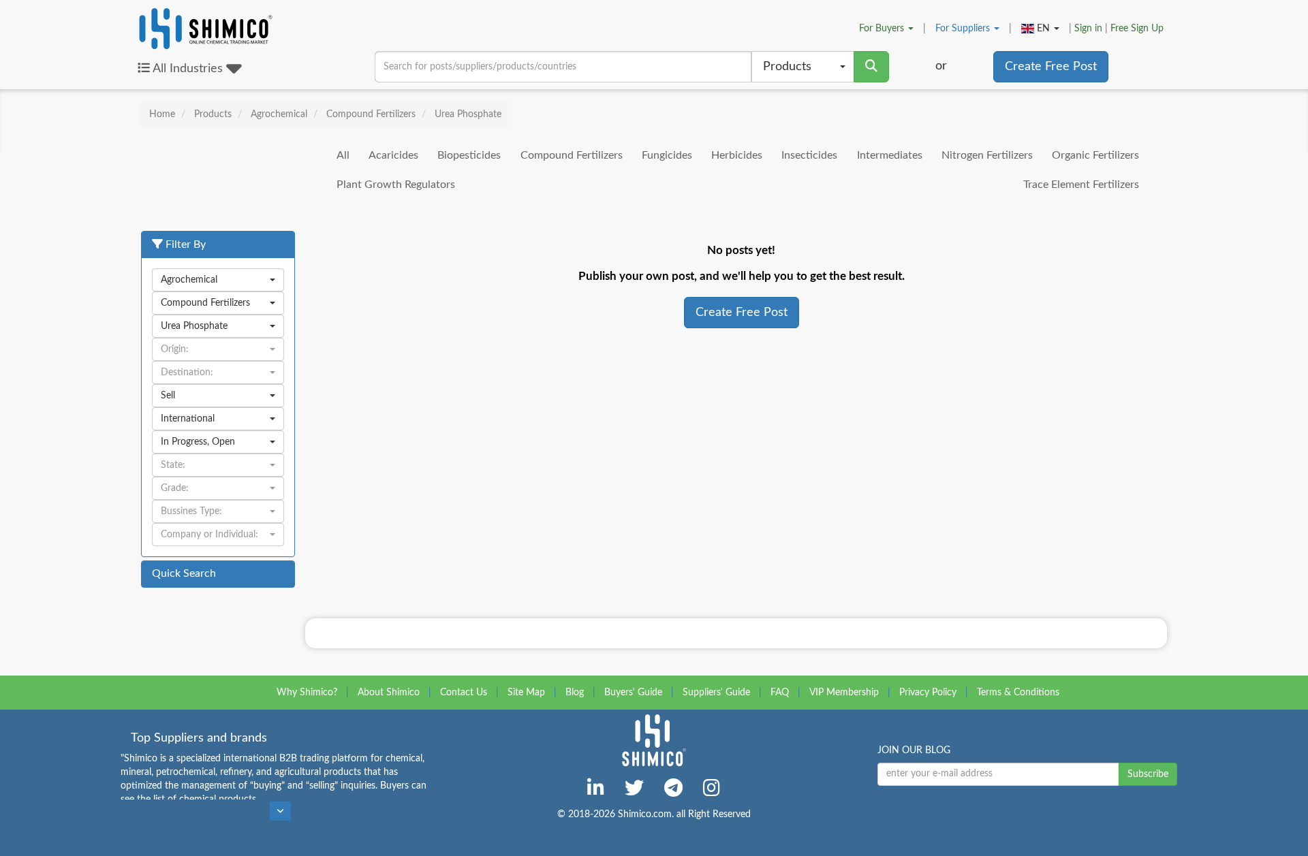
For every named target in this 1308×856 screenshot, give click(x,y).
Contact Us (463, 692)
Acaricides (393, 155)
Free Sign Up (1137, 28)
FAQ (779, 692)
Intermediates (889, 155)
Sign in (1088, 28)
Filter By (184, 244)
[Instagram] (711, 788)
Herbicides (736, 155)
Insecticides (809, 155)
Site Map (526, 692)
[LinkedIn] (595, 788)
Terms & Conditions (1018, 692)
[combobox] (802, 66)
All (343, 155)
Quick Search (184, 573)
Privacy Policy (927, 692)
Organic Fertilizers (1095, 155)
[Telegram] (673, 788)
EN (1043, 28)
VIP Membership (844, 692)
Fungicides (667, 155)
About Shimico (389, 692)
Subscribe (1147, 774)
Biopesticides (469, 155)
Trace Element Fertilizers (1081, 184)
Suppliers (964, 28)
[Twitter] (634, 788)
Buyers (883, 28)
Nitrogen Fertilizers (987, 155)
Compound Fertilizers (571, 155)
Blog (574, 692)
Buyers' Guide (633, 692)
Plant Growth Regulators (396, 184)
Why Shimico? (307, 692)
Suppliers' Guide (716, 692)
